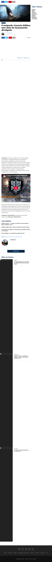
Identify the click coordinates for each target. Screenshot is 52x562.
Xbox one (20, 236)
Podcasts (42, 552)
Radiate (34, 15)
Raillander (9, 32)
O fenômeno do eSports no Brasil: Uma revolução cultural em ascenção (15, 230)
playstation (10, 236)
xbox (16, 236)
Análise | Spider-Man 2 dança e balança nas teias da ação (15, 227)
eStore (33, 10)
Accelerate (34, 14)
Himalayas (34, 17)
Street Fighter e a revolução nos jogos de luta (12, 233)
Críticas (32, 552)
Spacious (34, 12)
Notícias (37, 552)
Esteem (34, 16)
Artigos (15, 552)
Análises (10, 552)
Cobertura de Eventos (23, 552)
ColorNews (34, 18)
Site (47, 552)
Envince (34, 9)
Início (5, 552)
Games (5, 236)
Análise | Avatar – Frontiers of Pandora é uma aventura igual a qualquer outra (15, 224)
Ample (33, 11)
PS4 (14, 236)
